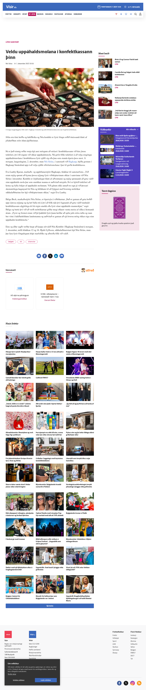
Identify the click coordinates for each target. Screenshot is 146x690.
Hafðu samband (34, 650)
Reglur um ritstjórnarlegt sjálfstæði (13, 645)
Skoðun (115, 647)
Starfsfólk (32, 659)
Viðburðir (134, 644)
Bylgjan (133, 650)
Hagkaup (73, 161)
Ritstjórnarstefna (35, 653)
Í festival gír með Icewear (15, 539)
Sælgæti (11, 242)
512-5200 (35, 644)
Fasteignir (134, 638)
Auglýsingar (33, 647)
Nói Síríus (49, 161)
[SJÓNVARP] (126, 14)
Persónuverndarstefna (12, 649)
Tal (132, 659)
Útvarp (115, 653)
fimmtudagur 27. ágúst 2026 (111, 7)
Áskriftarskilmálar (35, 656)
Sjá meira (50, 606)
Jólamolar (31, 242)
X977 (132, 656)
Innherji (133, 635)
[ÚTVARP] (131, 14)
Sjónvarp (116, 650)
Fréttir (115, 635)
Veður (133, 647)
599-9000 (11, 657)
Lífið (114, 644)
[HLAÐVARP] (121, 14)
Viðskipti (116, 638)
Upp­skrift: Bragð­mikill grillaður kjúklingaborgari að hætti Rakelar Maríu (79, 598)
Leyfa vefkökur (46, 680)
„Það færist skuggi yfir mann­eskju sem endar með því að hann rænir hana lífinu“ (126, 113)
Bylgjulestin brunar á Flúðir (76, 513)
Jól (21, 242)
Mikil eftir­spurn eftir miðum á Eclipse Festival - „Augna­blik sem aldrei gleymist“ (48, 541)
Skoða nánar (12, 674)
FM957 (133, 653)
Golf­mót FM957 (42, 378)
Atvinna (133, 641)
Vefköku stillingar (19, 680)
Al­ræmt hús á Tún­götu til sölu (126, 85)
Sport (114, 641)
